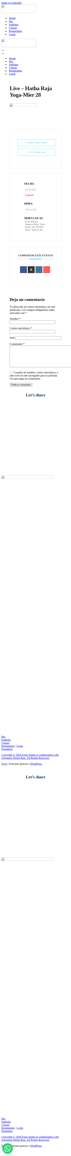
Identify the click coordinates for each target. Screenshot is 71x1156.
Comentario (17, 344)
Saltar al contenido (11, 2)
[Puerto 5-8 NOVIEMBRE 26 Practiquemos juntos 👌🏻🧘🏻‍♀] (35, 427)
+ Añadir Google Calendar (36, 142)
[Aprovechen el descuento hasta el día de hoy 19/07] (35, 419)
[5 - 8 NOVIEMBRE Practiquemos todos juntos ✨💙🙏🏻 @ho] (35, 452)
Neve (4, 763)
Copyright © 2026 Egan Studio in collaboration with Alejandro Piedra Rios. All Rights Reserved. (30, 756)
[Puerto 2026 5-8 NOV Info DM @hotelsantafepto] (35, 470)
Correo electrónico (21, 328)
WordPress (36, 763)
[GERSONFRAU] (18, 12)
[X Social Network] (31, 269)
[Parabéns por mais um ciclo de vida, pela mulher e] (35, 440)
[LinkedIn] (39, 269)
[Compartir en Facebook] (23, 269)
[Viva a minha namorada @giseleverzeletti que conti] (35, 462)
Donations (7, 749)
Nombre (15, 318)
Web (12, 337)
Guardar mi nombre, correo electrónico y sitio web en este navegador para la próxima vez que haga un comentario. (34, 375)
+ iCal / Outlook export (36, 152)
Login (12, 34)
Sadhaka (13, 24)
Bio (11, 21)
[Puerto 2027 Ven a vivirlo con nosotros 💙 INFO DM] (35, 406)
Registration (15, 31)
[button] (7, 1148)
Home (12, 18)
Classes (13, 27)
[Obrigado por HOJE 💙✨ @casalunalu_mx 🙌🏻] (35, 412)
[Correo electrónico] (46, 269)
